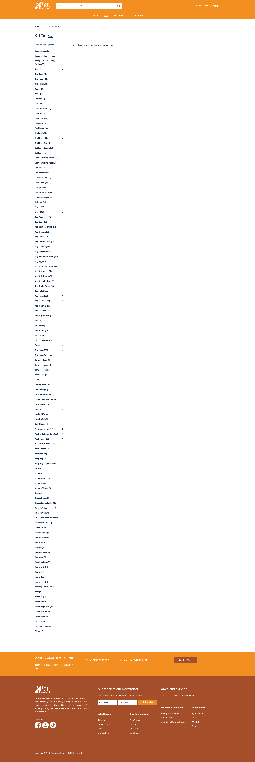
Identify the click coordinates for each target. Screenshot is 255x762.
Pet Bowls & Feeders (46, 434)
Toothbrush (42, 537)
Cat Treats (42, 172)
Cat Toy (40, 167)
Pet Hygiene (42, 439)
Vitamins (41, 596)
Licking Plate (42, 384)
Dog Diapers (42, 246)
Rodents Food (42, 478)
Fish (38, 320)
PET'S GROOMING (45, 443)
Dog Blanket (42, 232)
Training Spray (43, 552)
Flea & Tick (42, 330)
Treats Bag (41, 577)
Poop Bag (41, 458)
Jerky (38, 379)
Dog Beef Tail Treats (45, 227)
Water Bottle (42, 601)
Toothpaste (41, 542)
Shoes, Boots (42, 498)
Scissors (40, 493)
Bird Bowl (41, 74)
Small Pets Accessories (47, 517)
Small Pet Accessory (46, 508)
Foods (39, 345)
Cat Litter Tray (42, 153)
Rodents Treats (43, 488)
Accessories (43, 51)
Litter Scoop (42, 404)
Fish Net (40, 325)
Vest (38, 591)
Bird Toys (41, 84)
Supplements (42, 532)
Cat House (41, 128)
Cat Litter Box (43, 143)
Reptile (39, 468)
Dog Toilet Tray (43, 291)
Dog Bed (41, 222)
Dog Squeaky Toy (44, 281)
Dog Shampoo (43, 271)
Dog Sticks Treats (44, 286)
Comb (39, 207)
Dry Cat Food (42, 310)
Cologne (40, 202)
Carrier (40, 98)
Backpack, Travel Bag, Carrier (45, 62)
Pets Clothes (43, 448)
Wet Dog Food (43, 626)
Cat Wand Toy (43, 177)
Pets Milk (41, 453)
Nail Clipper (41, 424)
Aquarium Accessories (46, 56)
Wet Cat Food (43, 621)
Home (37, 26)
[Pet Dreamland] (42, 6)
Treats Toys (41, 582)
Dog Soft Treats (43, 276)
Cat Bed (40, 113)
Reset (50, 36)
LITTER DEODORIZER (45, 399)
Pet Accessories (44, 429)
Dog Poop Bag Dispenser (48, 266)
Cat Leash (41, 133)
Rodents (40, 473)
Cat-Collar (41, 182)
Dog (39, 212)
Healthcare (41, 374)
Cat (39, 103)
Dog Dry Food (43, 251)
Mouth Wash (41, 419)
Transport (40, 557)
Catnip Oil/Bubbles (45, 192)
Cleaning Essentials (45, 197)
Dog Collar (41, 236)
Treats (39, 572)
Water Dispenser (44, 606)
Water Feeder (42, 611)
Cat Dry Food (43, 123)
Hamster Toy (42, 370)
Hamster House (43, 365)
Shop (45, 26)
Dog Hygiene (42, 261)
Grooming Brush (43, 355)
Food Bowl (41, 335)
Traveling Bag (42, 562)
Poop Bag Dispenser (45, 463)
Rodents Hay (42, 483)
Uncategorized (44, 586)
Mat (38, 409)
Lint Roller (41, 389)
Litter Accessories (44, 394)
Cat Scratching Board (46, 158)
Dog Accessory (43, 217)
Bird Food (41, 79)
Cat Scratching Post (46, 163)
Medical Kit (41, 414)
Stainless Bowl (43, 522)
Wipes (39, 631)
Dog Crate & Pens (44, 241)
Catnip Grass (42, 187)
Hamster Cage (42, 360)
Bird (38, 69)
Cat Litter (41, 138)
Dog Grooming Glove (46, 256)
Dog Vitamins (43, 306)
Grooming (41, 350)
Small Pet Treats (43, 513)
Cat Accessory (43, 108)
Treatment (42, 567)
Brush (39, 94)
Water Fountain (43, 616)
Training (39, 547)
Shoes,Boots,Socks (45, 503)
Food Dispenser (43, 340)
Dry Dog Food (43, 315)
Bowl (39, 89)
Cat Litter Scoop (44, 148)
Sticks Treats (42, 527)
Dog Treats (42, 300)
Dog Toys (41, 296)
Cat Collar (41, 118)
